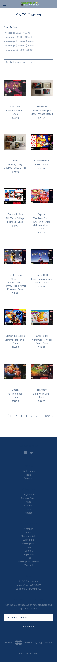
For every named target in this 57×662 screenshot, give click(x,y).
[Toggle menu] (4, 4)
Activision (28, 539)
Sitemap (28, 478)
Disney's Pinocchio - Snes (15, 341)
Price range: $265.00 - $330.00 (19, 50)
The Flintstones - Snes (15, 395)
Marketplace (28, 543)
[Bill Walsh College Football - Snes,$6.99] (15, 196)
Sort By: (9, 62)
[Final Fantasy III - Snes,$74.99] (15, 88)
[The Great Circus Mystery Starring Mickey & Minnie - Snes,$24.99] (42, 196)
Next (48, 416)
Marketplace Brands (28, 561)
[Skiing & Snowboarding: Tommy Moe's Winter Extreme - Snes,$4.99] (15, 256)
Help (28, 474)
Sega (28, 509)
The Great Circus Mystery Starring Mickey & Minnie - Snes (42, 223)
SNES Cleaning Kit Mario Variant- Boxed (42, 112)
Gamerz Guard (28, 498)
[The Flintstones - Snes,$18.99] (15, 371)
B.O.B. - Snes (41, 164)
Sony (28, 547)
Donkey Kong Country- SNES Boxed (15, 166)
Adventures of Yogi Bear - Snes (42, 341)
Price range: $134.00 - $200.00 (19, 41)
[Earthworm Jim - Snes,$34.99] (42, 371)
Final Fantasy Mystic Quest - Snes (41, 281)
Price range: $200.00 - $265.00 (19, 45)
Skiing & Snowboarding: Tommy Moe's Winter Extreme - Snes (15, 284)
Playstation (28, 494)
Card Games (28, 471)
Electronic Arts (28, 536)
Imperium (29, 554)
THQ (28, 558)
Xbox (28, 501)
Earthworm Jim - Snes (41, 395)
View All (28, 565)
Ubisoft (29, 550)
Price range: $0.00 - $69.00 (17, 32)
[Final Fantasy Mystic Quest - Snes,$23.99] (42, 256)
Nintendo (28, 505)
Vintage (28, 512)
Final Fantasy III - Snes (15, 112)
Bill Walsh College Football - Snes (15, 220)
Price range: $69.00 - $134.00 (18, 37)
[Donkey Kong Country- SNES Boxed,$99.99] (15, 142)
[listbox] (23, 62)
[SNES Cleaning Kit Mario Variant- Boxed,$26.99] (42, 88)
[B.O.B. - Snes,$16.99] (42, 142)
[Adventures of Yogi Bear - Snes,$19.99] (42, 317)
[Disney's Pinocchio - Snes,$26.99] (15, 317)
